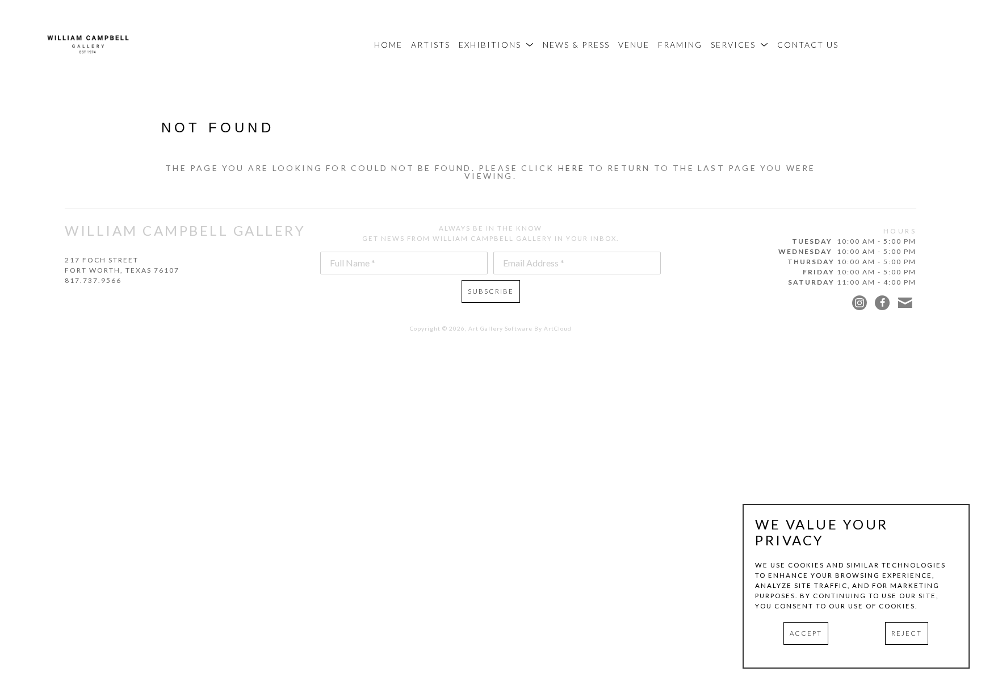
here (571, 168)
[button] (496, 45)
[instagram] (859, 302)
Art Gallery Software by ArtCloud (520, 328)
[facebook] (882, 302)
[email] (905, 302)
